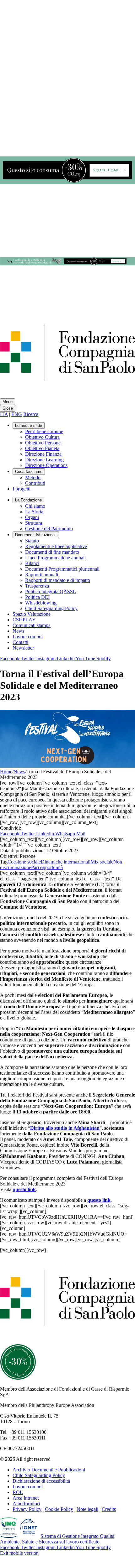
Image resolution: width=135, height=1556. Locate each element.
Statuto (32, 540)
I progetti (21, 488)
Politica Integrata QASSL (50, 591)
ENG (16, 414)
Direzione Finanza (43, 454)
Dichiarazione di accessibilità (41, 1481)
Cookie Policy (59, 1509)
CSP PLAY (24, 619)
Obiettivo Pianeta (42, 448)
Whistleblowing (41, 602)
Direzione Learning (44, 459)
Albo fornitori (26, 1503)
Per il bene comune (44, 431)
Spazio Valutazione (32, 614)
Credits (109, 1509)
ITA (4, 414)
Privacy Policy (27, 1509)
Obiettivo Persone (43, 442)
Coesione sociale (24, 861)
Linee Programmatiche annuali (55, 557)
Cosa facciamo (28, 471)
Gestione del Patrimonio (49, 528)
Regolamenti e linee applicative (56, 546)
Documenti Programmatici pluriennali (62, 569)
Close (8, 408)
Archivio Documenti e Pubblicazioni (49, 1469)
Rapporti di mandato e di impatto (57, 580)
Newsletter (23, 648)
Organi (32, 517)
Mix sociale (101, 861)
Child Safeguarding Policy (51, 608)
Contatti (20, 642)
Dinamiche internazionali (65, 861)
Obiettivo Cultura (42, 437)
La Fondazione (28, 500)
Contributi (35, 483)
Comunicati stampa (32, 625)
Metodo (32, 477)
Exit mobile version (19, 1553)
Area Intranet (26, 1498)
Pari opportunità (47, 867)
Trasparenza (37, 586)
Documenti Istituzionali (36, 534)
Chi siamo (35, 506)
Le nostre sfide (28, 425)
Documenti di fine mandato (52, 552)
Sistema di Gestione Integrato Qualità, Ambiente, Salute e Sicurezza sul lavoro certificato (58, 1538)
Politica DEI (37, 597)
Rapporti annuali (41, 574)
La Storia (34, 511)
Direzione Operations (46, 465)
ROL (18, 1492)
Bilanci (32, 563)
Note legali (87, 1509)
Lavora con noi (28, 636)
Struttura (33, 523)
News (18, 631)
